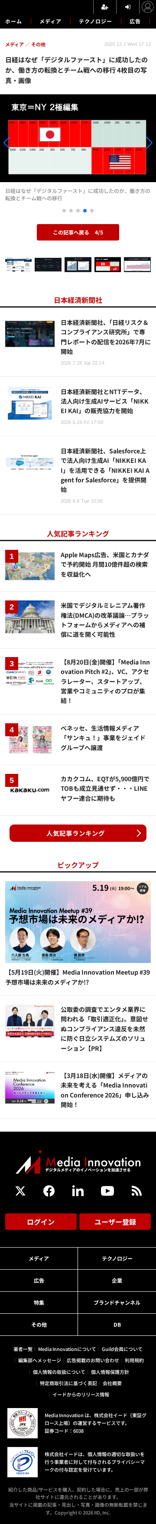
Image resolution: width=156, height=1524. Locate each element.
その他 (39, 1324)
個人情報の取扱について (59, 1371)
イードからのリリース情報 (80, 1394)
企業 (117, 1280)
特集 (39, 1302)
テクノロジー (95, 21)
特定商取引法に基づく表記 (68, 1383)
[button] (23, 144)
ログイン (41, 1221)
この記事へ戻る (78, 232)
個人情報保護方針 (110, 1371)
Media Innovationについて (67, 1348)
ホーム (13, 21)
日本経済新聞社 (78, 300)
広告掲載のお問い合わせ (93, 1360)
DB (117, 1324)
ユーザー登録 (115, 1221)
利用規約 (134, 1360)
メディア (50, 21)
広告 (135, 21)
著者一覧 (22, 1348)
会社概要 (112, 1383)
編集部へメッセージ (39, 1360)
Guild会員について (122, 1348)
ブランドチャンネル (117, 1302)
